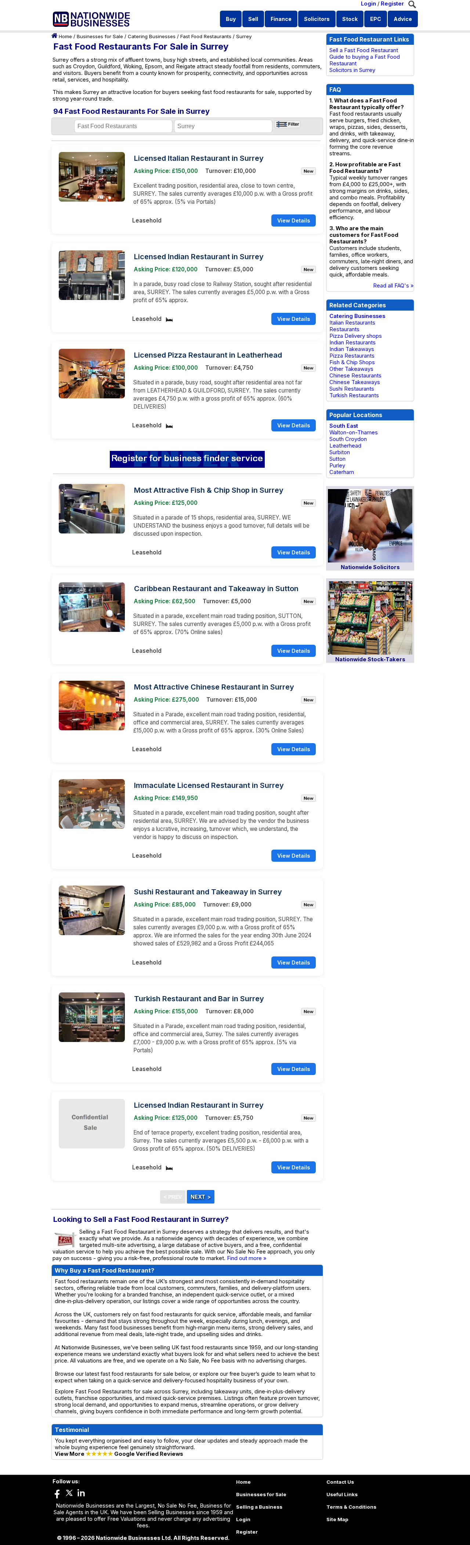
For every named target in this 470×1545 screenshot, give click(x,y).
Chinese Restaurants (355, 375)
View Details (293, 220)
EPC (375, 19)
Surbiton (339, 452)
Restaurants (344, 329)
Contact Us (340, 1482)
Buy (231, 19)
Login (368, 3)
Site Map (337, 1519)
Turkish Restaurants (354, 395)
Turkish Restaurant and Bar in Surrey (199, 998)
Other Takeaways (351, 369)
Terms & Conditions (351, 1507)
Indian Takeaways (351, 349)
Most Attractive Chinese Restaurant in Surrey (214, 687)
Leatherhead (345, 445)
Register (392, 3)
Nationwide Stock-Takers (370, 659)
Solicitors (317, 19)
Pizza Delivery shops (355, 336)
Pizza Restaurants (352, 355)
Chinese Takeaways (354, 382)
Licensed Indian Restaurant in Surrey (199, 256)
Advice (403, 19)
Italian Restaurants (352, 322)
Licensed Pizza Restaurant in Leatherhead (208, 355)
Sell (253, 19)
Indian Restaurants (352, 342)
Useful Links (342, 1494)
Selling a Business (259, 1507)
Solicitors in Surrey (352, 70)
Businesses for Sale (100, 36)
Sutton (337, 459)
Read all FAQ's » (393, 285)
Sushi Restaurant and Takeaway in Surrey (208, 891)
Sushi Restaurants (351, 389)
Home (65, 36)
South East (343, 426)
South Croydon (348, 439)
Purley (337, 465)
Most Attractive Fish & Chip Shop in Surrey (208, 490)
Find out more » (247, 1258)
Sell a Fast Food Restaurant (363, 50)
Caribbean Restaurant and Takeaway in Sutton (216, 588)
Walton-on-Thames (353, 432)
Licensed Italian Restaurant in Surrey (199, 158)
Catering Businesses (152, 36)
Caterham (341, 472)
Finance (281, 19)
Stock (350, 19)
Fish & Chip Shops (352, 362)
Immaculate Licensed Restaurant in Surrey (209, 785)
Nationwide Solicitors (370, 567)
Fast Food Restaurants (205, 36)
